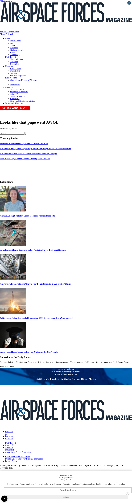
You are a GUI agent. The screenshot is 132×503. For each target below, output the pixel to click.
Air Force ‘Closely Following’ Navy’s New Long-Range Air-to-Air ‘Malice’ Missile (35, 284)
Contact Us (14, 99)
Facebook (9, 431)
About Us (9, 87)
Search (16, 32)
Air (11, 43)
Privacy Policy (11, 461)
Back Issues (15, 71)
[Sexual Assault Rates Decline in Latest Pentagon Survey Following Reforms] (13, 245)
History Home (11, 78)
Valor (12, 82)
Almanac (14, 73)
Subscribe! (14, 64)
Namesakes (15, 85)
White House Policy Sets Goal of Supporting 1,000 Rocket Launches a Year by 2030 (36, 318)
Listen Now (66, 383)
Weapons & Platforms (14, 103)
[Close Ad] (127, 493)
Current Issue (15, 68)
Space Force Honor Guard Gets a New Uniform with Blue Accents (29, 352)
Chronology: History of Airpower (24, 80)
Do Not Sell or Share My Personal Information (24, 459)
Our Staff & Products (19, 92)
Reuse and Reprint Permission (22, 101)
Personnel (14, 48)
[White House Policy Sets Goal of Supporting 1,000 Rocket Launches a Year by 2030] (13, 313)
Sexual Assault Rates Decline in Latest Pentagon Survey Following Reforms (33, 250)
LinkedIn (9, 438)
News (7, 38)
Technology (15, 55)
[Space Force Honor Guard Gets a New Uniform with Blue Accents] (13, 347)
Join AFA (4, 32)
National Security (17, 50)
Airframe (14, 61)
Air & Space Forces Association (18, 452)
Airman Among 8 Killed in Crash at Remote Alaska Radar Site (27, 216)
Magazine (9, 66)
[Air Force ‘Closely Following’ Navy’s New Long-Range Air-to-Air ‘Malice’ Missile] (13, 279)
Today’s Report (16, 59)
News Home (15, 41)
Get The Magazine (18, 75)
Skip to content (6, 1)
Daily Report (10, 57)
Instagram (9, 436)
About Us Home (17, 89)
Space (12, 45)
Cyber (12, 52)
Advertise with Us (17, 96)
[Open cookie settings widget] (4, 499)
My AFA (3, 34)
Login (10, 32)
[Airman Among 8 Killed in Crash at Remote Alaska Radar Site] (13, 211)
